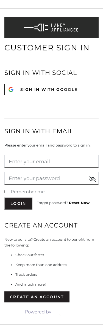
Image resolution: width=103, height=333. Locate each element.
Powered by (38, 312)
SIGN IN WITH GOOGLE (48, 89)
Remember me (28, 191)
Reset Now (79, 203)
